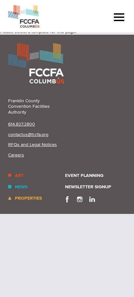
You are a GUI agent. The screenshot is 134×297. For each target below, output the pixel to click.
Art (19, 175)
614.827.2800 (21, 124)
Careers (16, 155)
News (21, 187)
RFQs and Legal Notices (32, 144)
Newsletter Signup (88, 187)
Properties (28, 198)
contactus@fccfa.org (28, 134)
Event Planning (84, 175)
